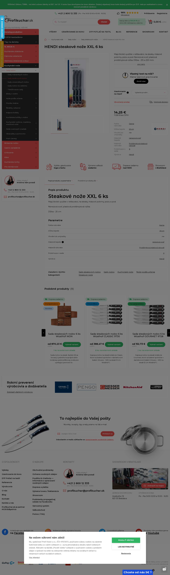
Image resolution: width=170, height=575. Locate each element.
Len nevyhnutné (126, 547)
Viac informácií (34, 557)
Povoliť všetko (126, 540)
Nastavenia (126, 553)
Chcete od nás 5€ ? (138, 572)
